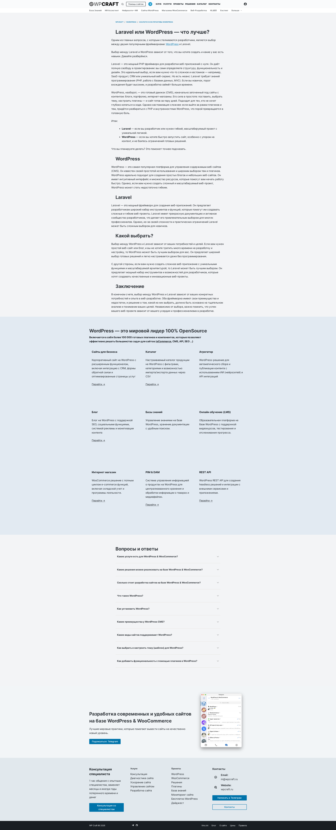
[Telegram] (150, 4)
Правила (243, 825)
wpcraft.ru (227, 789)
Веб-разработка (199, 10)
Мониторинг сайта (182, 794)
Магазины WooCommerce (174, 10)
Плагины (176, 786)
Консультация (138, 774)
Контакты (214, 4)
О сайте (223, 825)
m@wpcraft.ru (229, 779)
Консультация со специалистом (106, 807)
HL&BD (213, 10)
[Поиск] (123, 4)
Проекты (178, 4)
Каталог (202, 4)
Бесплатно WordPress (184, 798)
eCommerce (164, 341)
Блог (214, 825)
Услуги (167, 4)
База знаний (95, 10)
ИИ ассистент (112, 10)
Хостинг (224, 10)
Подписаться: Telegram (105, 741)
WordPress (172, 44)
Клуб (158, 4)
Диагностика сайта (142, 778)
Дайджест (177, 803)
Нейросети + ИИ (130, 10)
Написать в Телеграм (229, 798)
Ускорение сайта (140, 782)
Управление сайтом (142, 786)
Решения (190, 4)
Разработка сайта (141, 790)
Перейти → (98, 384)
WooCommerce (180, 778)
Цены (232, 825)
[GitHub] (137, 825)
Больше (235, 10)
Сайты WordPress (150, 10)
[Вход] (245, 4)
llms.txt (205, 825)
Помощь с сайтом (135, 4)
